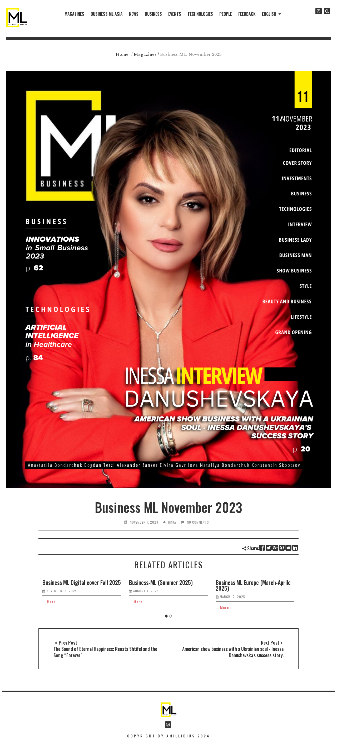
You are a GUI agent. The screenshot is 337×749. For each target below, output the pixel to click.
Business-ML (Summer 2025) (161, 582)
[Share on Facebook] (262, 547)
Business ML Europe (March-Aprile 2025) (253, 585)
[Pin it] (282, 547)
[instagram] (318, 11)
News (133, 14)
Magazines (74, 14)
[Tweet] (269, 547)
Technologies (200, 14)
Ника (172, 522)
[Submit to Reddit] (288, 547)
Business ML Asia (107, 14)
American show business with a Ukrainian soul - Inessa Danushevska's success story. (233, 652)
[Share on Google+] (275, 547)
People (225, 14)
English (269, 14)
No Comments (198, 522)
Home (122, 54)
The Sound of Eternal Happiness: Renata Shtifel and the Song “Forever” (105, 652)
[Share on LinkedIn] (295, 547)
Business (153, 14)
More (51, 601)
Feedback (247, 14)
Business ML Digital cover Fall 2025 (81, 582)
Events (174, 14)
